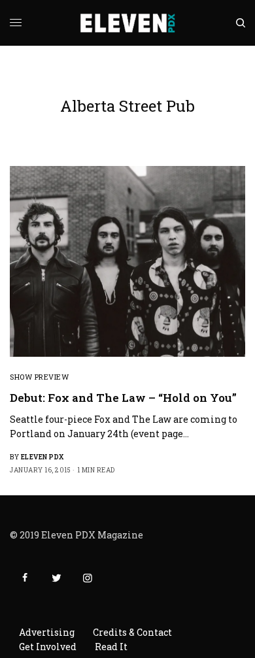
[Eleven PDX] (128, 23)
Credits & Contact (132, 632)
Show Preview (39, 377)
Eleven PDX (42, 457)
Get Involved (47, 646)
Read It (111, 646)
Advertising (47, 632)
